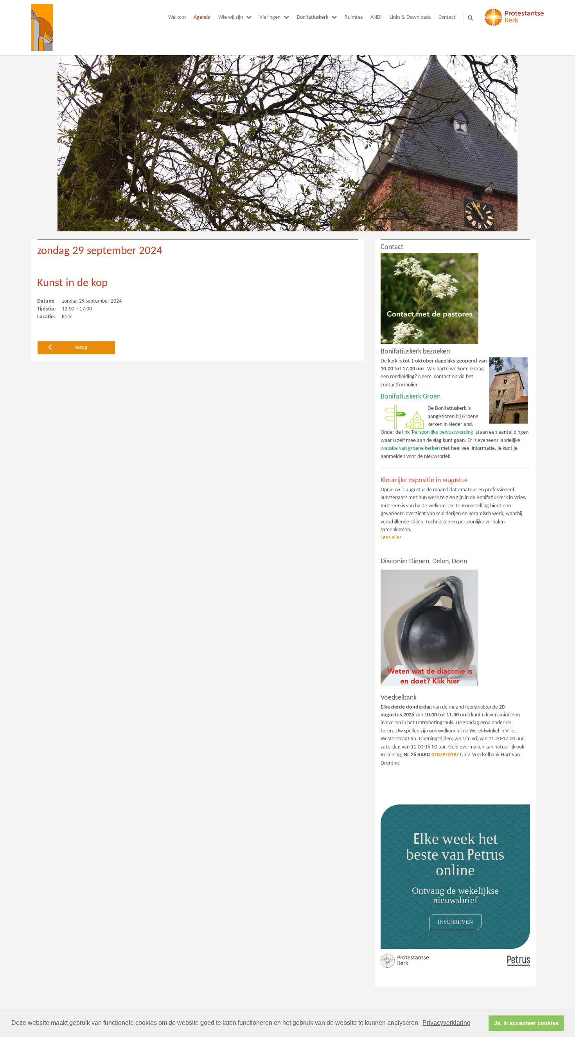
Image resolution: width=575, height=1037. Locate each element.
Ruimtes (354, 17)
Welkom (177, 17)
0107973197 (445, 755)
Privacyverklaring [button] (446, 1022)
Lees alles (391, 538)
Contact (447, 17)
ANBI (376, 17)
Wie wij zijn (230, 17)
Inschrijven (455, 922)
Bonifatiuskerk (312, 17)
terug (81, 347)
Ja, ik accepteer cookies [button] (526, 1023)
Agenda (202, 17)
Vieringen (269, 17)
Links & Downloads (410, 17)
